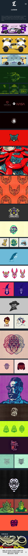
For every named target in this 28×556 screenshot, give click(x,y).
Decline (16, 553)
